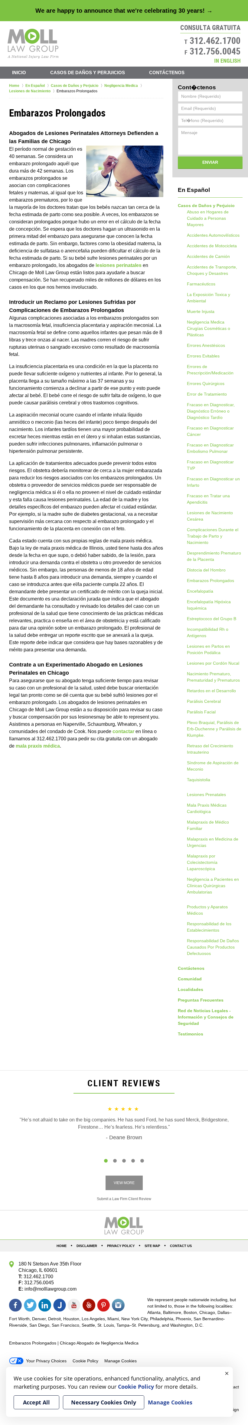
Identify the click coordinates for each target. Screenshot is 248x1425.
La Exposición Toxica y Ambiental (208, 297)
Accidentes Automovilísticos (213, 235)
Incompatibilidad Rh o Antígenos (207, 632)
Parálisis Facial (201, 711)
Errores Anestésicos (206, 345)
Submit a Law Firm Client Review (124, 1199)
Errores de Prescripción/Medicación (210, 369)
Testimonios (190, 1034)
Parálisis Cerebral (204, 701)
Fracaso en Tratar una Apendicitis (208, 499)
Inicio (19, 72)
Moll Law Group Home (33, 43)
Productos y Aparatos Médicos (207, 910)
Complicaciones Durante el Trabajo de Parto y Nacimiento (212, 536)
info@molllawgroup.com (50, 1289)
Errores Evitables (203, 356)
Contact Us (181, 1246)
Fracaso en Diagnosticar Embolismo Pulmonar (210, 448)
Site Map (152, 1246)
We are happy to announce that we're (124, 10)
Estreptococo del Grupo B (211, 618)
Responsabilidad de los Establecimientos (209, 927)
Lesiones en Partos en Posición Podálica (208, 649)
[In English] (227, 61)
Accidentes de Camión (208, 256)
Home (62, 1246)
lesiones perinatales (119, 265)
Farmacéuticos (201, 283)
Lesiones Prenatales (206, 794)
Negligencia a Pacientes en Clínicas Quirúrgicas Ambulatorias (213, 885)
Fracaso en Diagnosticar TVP (210, 465)
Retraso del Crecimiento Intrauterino (210, 749)
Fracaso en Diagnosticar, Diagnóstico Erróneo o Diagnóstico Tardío (211, 411)
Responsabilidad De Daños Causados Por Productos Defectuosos (213, 947)
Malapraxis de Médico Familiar (208, 825)
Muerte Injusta (200, 311)
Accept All (36, 1402)
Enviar (210, 162)
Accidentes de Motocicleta (212, 245)
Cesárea (195, 519)
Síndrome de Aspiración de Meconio (213, 766)
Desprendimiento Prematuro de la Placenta (214, 556)
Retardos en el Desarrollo (211, 690)
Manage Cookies (120, 1360)
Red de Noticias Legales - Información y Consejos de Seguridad (205, 1017)
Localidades (190, 989)
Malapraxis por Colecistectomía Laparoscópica (202, 862)
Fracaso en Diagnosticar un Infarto (213, 482)
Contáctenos (166, 72)
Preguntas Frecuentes (201, 1000)
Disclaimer (87, 1246)
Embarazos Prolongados (210, 580)
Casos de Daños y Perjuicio (206, 205)
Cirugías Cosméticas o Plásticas (208, 331)
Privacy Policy (121, 1246)
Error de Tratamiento (207, 394)
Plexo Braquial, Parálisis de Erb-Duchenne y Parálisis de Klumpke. (214, 729)
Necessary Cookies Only (103, 1402)
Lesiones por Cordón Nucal (213, 663)
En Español (194, 190)
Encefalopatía (200, 591)
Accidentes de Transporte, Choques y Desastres (212, 270)
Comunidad (190, 978)
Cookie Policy (85, 1360)
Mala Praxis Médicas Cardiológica (207, 808)
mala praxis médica (38, 746)
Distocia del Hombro (206, 570)
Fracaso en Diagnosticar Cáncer (210, 431)
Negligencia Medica (205, 322)
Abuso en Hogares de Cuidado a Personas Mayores (208, 218)
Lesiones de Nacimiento (210, 512)
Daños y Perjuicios (87, 72)
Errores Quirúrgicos (205, 383)
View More (124, 1183)
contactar (123, 731)
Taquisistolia (198, 779)
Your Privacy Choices (46, 1360)
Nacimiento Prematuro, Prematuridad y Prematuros (213, 677)
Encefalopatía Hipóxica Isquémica (209, 604)
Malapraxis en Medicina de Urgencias (212, 842)
